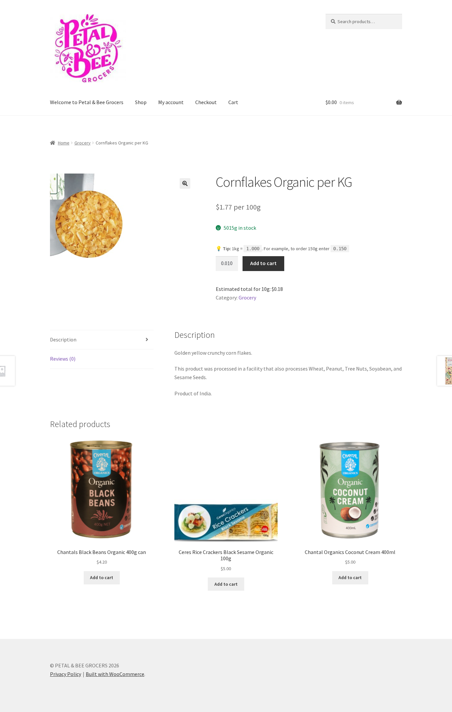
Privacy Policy (65, 674)
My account (171, 102)
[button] (185, 183)
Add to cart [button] (101, 577)
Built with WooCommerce (115, 674)
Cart (233, 102)
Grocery (82, 143)
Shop (141, 102)
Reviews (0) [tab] (62, 358)
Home (63, 143)
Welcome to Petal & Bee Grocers (86, 102)
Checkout (206, 102)
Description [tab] (63, 339)
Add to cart (263, 263)
